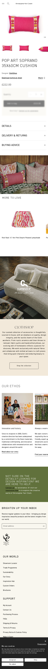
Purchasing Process (10, 614)
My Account (7, 605)
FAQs (5, 619)
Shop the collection (24, 366)
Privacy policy (42, 644)
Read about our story (10, 452)
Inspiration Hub (12, 490)
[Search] (8, 3)
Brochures (7, 590)
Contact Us (7, 610)
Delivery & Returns (14, 135)
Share (40, 78)
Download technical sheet (12, 78)
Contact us (10, 488)
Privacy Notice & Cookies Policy (15, 632)
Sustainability (8, 572)
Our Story (6, 577)
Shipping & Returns (10, 623)
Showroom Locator (10, 563)
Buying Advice (11, 145)
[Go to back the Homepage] (24, 3)
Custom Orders (8, 586)
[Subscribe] (43, 526)
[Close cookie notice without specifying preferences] (45, 641)
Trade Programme (10, 568)
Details (6, 126)
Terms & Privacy (9, 628)
